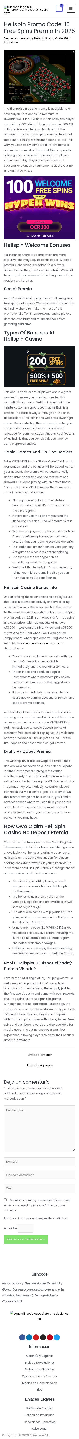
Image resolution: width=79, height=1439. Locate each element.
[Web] (39, 1189)
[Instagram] (43, 1337)
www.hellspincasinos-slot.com (43, 643)
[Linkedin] (29, 1337)
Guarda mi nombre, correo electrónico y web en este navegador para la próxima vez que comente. (38, 1205)
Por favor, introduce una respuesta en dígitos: (35, 1218)
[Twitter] (57, 1337)
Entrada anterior (40, 1055)
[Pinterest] (50, 1337)
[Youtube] (36, 1337)
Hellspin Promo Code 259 (51, 38)
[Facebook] (22, 1337)
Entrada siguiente (40, 1065)
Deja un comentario (17, 38)
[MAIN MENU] (71, 8)
